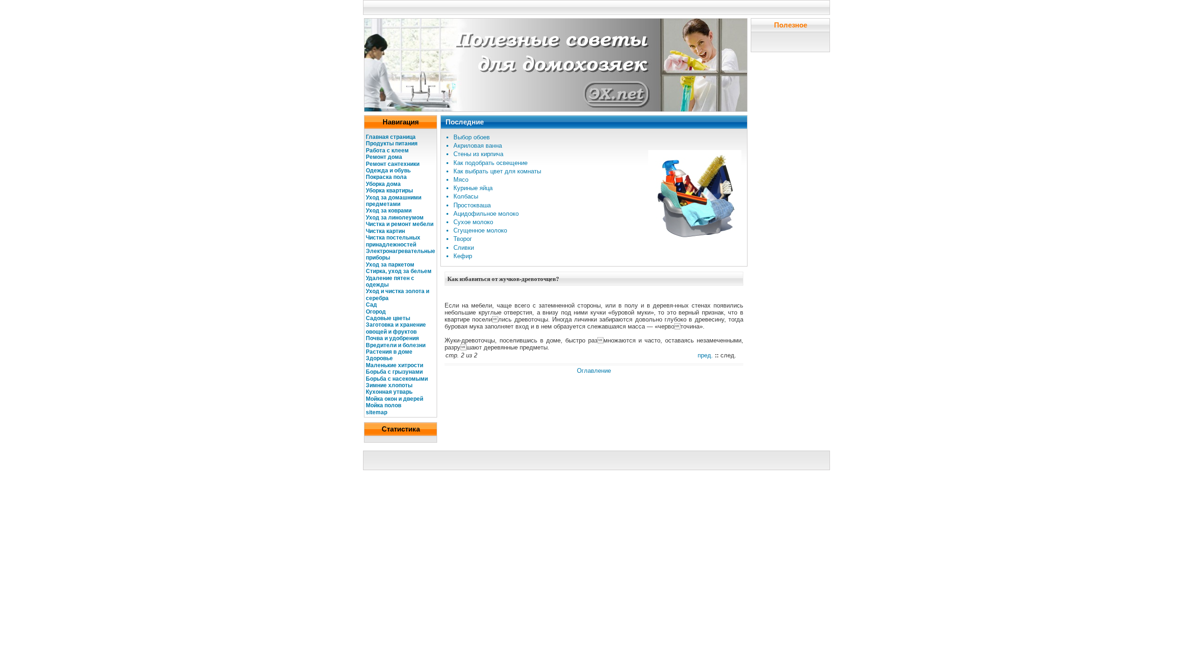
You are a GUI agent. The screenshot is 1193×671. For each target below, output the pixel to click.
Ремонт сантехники (392, 164)
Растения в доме (389, 352)
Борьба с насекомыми (397, 379)
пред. (705, 355)
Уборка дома (383, 184)
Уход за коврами (388, 210)
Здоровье (379, 358)
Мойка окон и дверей (394, 399)
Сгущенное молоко (480, 230)
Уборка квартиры (389, 190)
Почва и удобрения (392, 338)
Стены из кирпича (478, 154)
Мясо (460, 179)
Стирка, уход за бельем (399, 271)
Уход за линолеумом (395, 217)
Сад (371, 304)
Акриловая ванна (477, 145)
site (371, 412)
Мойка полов (383, 405)
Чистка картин (385, 231)
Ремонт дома (384, 157)
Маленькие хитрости (394, 365)
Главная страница (391, 137)
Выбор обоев (471, 137)
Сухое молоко (473, 222)
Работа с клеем (387, 150)
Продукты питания (392, 143)
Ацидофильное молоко (486, 213)
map (381, 412)
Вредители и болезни (395, 345)
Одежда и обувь (388, 170)
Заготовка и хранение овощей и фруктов (396, 328)
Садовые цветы (388, 318)
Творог (462, 238)
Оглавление (594, 370)
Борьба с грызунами (394, 372)
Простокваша (472, 205)
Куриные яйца (473, 188)
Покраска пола (386, 177)
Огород (376, 311)
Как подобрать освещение (490, 162)
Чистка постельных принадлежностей (393, 240)
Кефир (462, 256)
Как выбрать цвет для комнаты (497, 171)
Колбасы (465, 196)
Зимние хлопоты (389, 385)
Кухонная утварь (389, 392)
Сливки (463, 247)
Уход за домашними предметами (393, 200)
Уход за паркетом (390, 264)
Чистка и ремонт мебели (399, 224)
